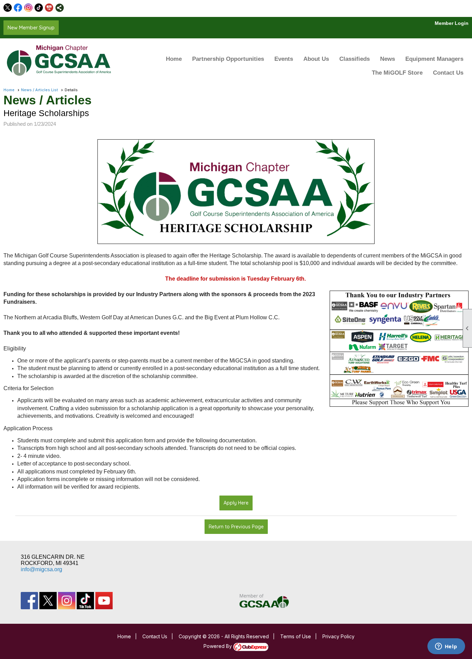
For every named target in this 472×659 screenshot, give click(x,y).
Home (174, 59)
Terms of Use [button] (295, 636)
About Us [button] (316, 59)
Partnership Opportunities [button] (228, 59)
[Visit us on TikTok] (39, 7)
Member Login (452, 23)
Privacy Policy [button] (338, 636)
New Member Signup (31, 28)
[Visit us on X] (7, 7)
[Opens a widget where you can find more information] (446, 647)
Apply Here (236, 503)
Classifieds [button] (354, 59)
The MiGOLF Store (397, 72)
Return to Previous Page (236, 527)
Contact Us (448, 72)
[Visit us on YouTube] (49, 7)
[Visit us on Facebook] (18, 7)
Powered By (218, 646)
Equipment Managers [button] (434, 59)
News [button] (387, 59)
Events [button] (283, 59)
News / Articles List (39, 89)
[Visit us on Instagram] (28, 7)
